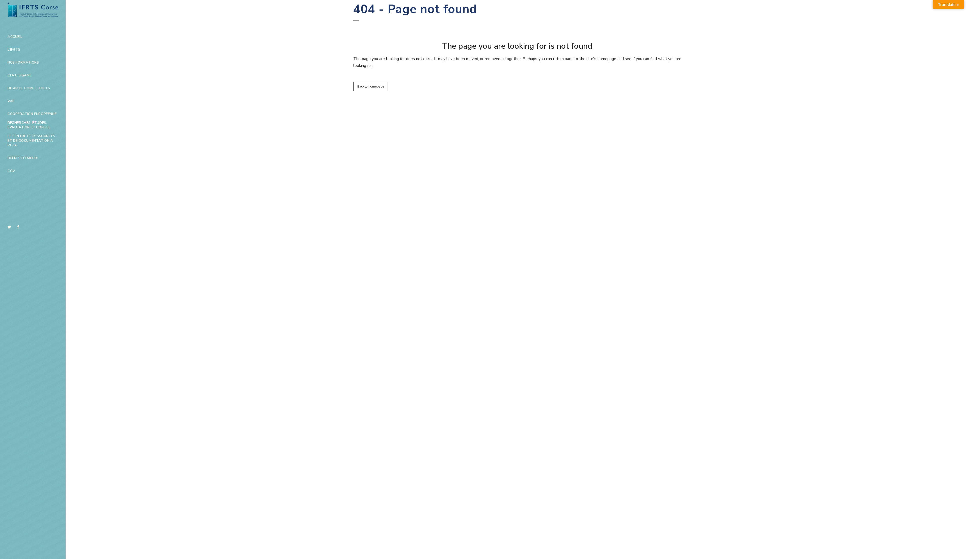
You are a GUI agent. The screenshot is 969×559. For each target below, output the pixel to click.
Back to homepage (370, 86)
